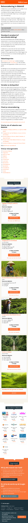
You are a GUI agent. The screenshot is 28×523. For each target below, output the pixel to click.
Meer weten (4, 521)
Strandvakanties (6, 164)
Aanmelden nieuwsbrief (9, 479)
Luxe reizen (5, 161)
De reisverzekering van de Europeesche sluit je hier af (13, 122)
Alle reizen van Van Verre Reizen (14, 258)
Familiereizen (6, 169)
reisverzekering (13, 62)
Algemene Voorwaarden (18, 508)
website (5, 420)
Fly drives (5, 157)
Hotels (4, 171)
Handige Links (9, 508)
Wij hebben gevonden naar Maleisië (12, 389)
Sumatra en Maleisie (6, 352)
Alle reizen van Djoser (14, 295)
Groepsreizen (6, 159)
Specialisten (5, 166)
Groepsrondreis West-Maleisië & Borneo (11, 315)
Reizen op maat (6, 154)
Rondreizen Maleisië (7, 151)
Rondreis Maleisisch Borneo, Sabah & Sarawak (12, 277)
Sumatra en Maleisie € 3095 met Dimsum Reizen (14, 143)
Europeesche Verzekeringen (8, 61)
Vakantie (5, 156)
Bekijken (14, 393)
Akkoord (21, 517)
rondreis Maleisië (17, 29)
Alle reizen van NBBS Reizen (14, 220)
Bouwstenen (5, 162)
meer (4, 419)
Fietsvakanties (6, 167)
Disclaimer (17, 509)
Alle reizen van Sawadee (14, 332)
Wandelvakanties (6, 172)
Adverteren (3, 508)
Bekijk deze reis (14, 218)
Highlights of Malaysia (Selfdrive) (10, 203)
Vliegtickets (5, 152)
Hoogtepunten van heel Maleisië (9, 240)
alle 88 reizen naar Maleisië (10, 145)
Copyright (3, 509)
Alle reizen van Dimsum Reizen (14, 369)
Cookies (21, 509)
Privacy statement (9, 509)
